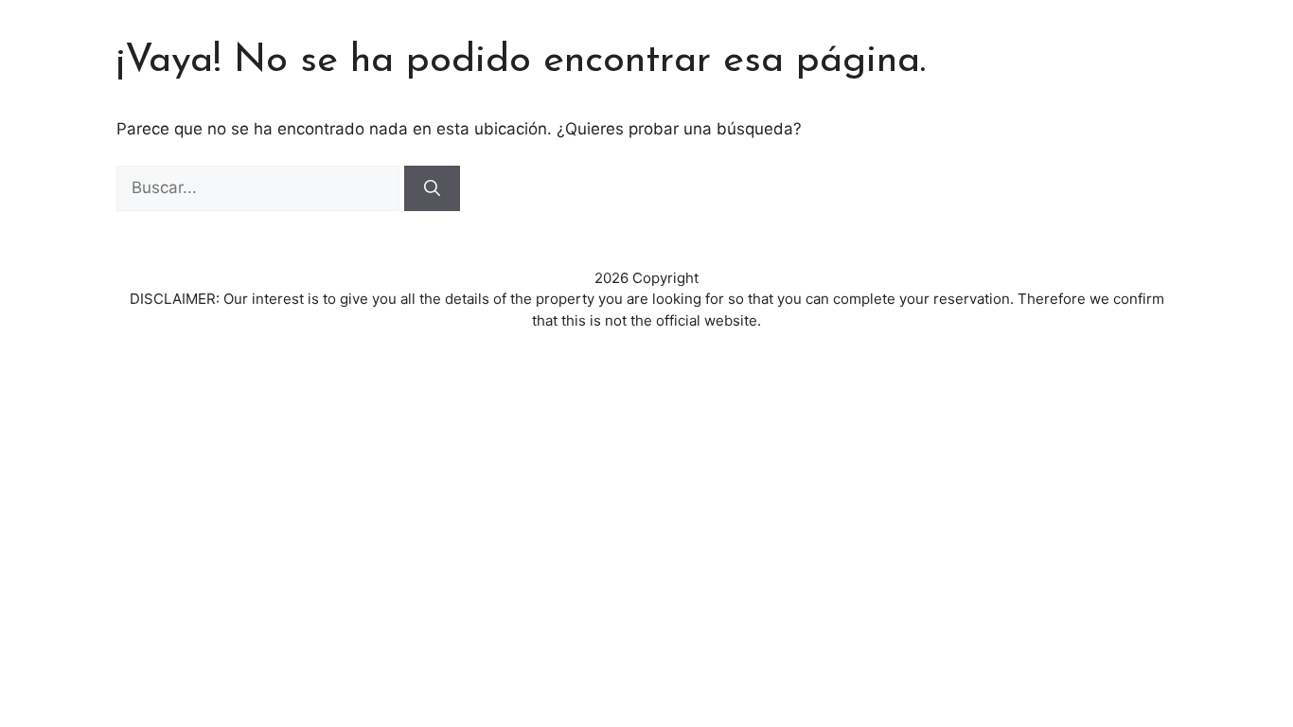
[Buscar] (432, 188)
